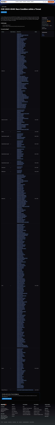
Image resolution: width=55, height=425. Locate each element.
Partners (28, 1)
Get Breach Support (4, 417)
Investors (13, 414)
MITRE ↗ (43, 35)
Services (20, 1)
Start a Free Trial (3, 415)
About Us (13, 406)
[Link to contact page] (45, 2)
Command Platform (4, 408)
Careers (13, 416)
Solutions (2, 411)
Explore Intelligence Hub (7, 398)
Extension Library (37, 411)
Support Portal (36, 408)
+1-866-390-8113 (47, 406)
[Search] (43, 2)
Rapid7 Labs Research (26, 411)
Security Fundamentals (26, 414)
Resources (24, 1)
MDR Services (3, 410)
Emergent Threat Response (27, 408)
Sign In (35, 406)
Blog (23, 406)
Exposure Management (4, 409)
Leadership (13, 408)
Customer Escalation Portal (38, 414)
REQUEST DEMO (4, 12)
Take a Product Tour (4, 416)
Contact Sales (3, 418)
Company (32, 1)
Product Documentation (38, 409)
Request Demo (51, 1)
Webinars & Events (26, 409)
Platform (17, 1)
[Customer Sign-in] (47, 2)
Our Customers (14, 411)
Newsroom (13, 409)
